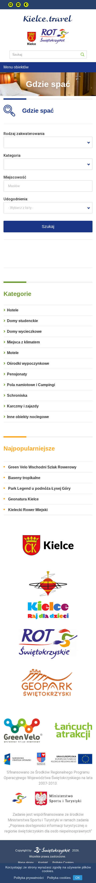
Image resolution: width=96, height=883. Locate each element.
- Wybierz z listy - (20, 208)
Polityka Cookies (63, 862)
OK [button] (77, 878)
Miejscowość (14, 177)
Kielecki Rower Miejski (28, 510)
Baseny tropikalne (24, 478)
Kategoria (12, 155)
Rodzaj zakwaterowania (24, 133)
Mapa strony (26, 862)
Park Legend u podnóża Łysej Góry (39, 488)
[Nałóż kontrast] (26, 4)
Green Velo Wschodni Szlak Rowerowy (42, 467)
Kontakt (43, 862)
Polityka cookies (59, 878)
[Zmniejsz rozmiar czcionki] (18, 4)
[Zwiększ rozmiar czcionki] (10, 4)
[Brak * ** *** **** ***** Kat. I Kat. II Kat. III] (48, 164)
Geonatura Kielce (23, 499)
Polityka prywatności (29, 878)
